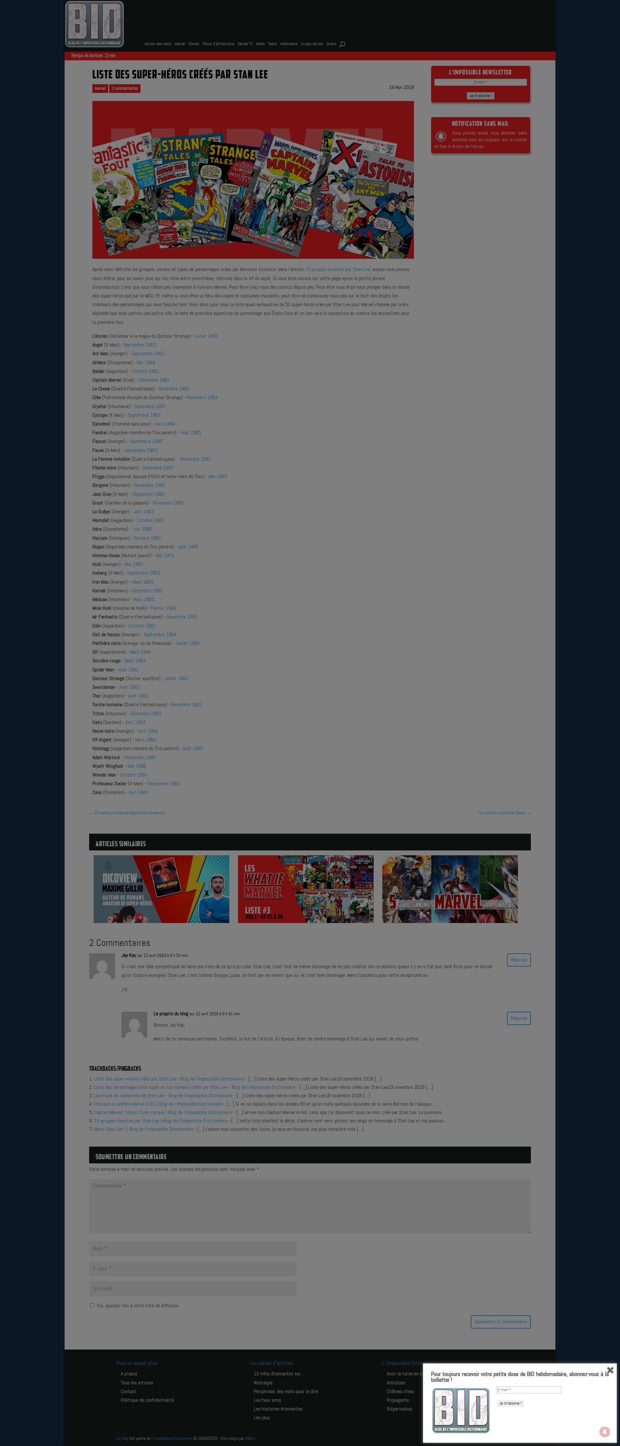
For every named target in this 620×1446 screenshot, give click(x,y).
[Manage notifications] (605, 1432)
